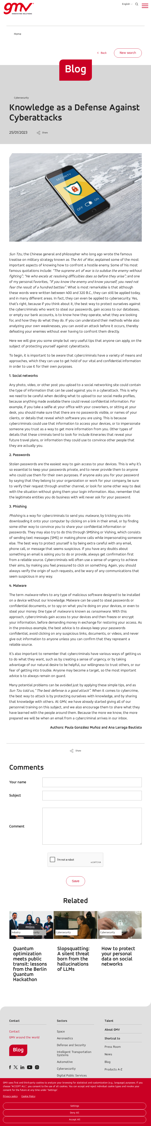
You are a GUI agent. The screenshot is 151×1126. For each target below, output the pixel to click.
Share (45, 132)
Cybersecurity (21, 98)
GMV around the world (24, 1037)
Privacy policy (10, 1096)
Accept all (74, 1119)
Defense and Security (71, 1045)
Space (61, 1031)
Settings (74, 1106)
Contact (14, 1031)
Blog (18, 1050)
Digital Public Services (72, 1075)
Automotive (65, 1062)
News (108, 1054)
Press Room (113, 1046)
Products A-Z (113, 1069)
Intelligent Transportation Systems (74, 1053)
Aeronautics (65, 1038)
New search (128, 53)
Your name (17, 782)
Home (17, 34)
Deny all (74, 1112)
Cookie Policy (28, 1096)
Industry (16, 932)
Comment (16, 826)
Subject (15, 795)
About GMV (112, 1029)
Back (104, 53)
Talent (109, 1020)
